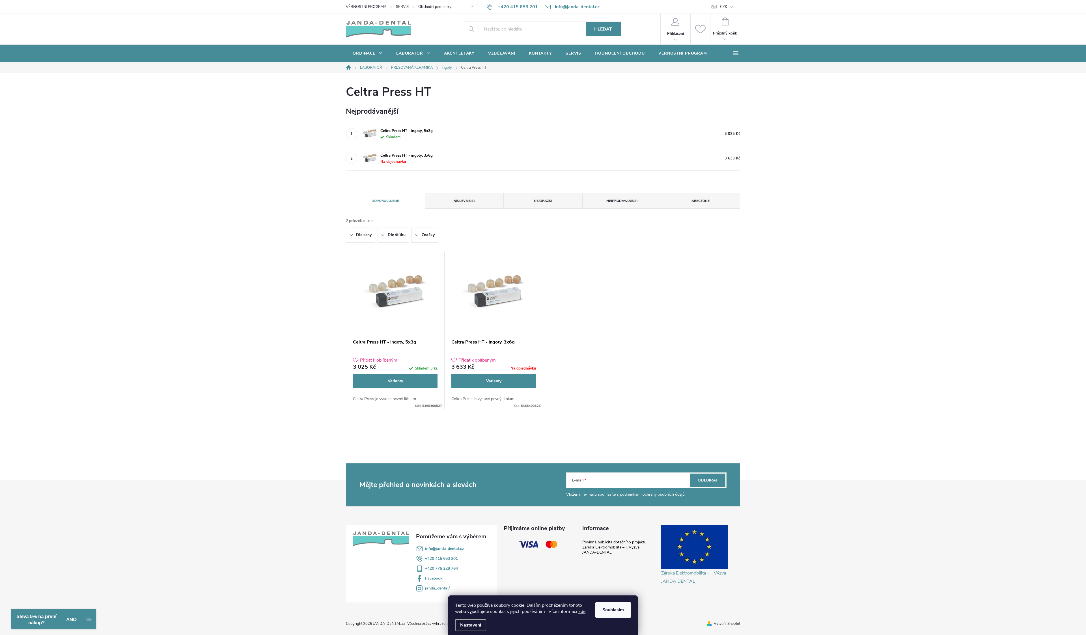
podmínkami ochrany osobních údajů (652, 494)
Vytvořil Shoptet (727, 623)
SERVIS (402, 6)
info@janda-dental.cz (444, 548)
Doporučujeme (385, 200)
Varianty (395, 381)
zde (581, 611)
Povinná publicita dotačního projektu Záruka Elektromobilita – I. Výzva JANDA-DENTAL (614, 547)
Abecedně (700, 200)
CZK (723, 6)
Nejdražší (543, 200)
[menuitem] (367, 53)
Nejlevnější (464, 200)
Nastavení (470, 625)
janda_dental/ (437, 588)
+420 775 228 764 (441, 568)
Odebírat (708, 480)
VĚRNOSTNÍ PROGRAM (366, 6)
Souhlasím (613, 610)
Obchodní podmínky (434, 6)
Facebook (434, 578)
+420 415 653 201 (441, 558)
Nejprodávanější (621, 200)
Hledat (603, 29)
